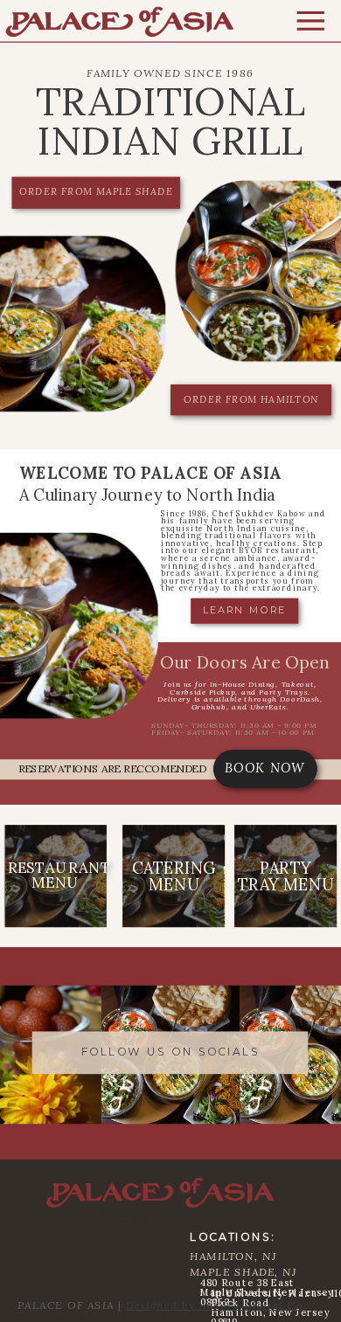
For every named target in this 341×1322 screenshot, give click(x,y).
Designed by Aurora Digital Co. (216, 1305)
